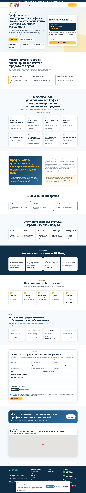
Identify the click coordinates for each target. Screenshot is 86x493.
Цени (32, 473)
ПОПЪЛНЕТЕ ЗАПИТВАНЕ (71, 416)
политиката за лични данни (18, 395)
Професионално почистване (53, 475)
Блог (32, 479)
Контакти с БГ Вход (67, 482)
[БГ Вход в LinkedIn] (75, 486)
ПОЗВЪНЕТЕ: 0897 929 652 (27, 39)
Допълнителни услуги (52, 480)
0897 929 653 (47, 1)
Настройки (65, 486)
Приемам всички (50, 486)
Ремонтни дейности (51, 477)
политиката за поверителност (35, 463)
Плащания (33, 477)
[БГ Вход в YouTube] (72, 486)
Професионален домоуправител (50, 472)
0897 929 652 (31, 1)
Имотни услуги (50, 478)
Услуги (49, 469)
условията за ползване (31, 395)
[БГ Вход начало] (14, 5)
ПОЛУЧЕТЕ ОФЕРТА (62, 42)
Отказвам (58, 486)
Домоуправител (34, 471)
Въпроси (33, 475)
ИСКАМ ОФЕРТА (13, 39)
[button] (43, 445)
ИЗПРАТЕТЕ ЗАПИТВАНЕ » (16, 398)
